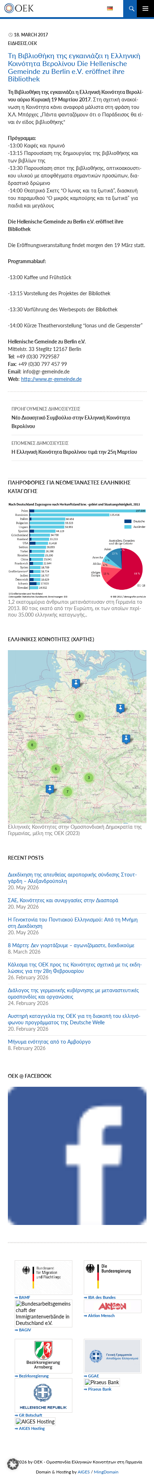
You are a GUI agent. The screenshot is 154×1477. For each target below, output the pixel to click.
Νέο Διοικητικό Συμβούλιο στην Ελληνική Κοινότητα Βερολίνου (70, 417)
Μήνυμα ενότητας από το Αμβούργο (49, 1042)
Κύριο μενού (145, 8)
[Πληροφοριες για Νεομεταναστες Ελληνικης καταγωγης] (77, 550)
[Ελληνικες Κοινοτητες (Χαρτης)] (77, 736)
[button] (13, 1464)
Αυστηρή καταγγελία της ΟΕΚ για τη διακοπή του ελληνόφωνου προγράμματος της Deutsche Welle (74, 1019)
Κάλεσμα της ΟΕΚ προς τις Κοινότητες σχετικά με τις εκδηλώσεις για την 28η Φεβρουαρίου (75, 967)
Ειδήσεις (17, 43)
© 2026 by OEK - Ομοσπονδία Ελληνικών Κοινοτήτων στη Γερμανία (77, 1462)
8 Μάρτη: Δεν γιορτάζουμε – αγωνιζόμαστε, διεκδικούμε (71, 945)
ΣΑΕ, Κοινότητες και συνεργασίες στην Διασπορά (63, 900)
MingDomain (106, 1472)
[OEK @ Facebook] (77, 1155)
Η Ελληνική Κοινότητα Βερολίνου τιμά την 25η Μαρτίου (74, 448)
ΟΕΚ (32, 43)
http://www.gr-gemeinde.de (51, 379)
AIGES (84, 1472)
